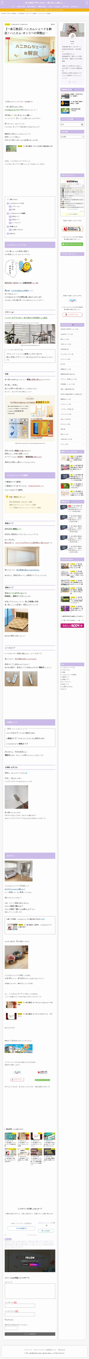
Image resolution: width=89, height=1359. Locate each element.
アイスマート (50, 1241)
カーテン (29, 1244)
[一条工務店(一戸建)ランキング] (42, 1072)
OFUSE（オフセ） (44, 1223)
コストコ (64, 444)
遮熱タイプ (14, 219)
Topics (8, 13)
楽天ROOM (65, 6)
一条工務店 (17, 1241)
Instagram (57, 6)
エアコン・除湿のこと (69, 379)
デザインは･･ (15, 206)
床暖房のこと (66, 369)
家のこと (65, 339)
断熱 (47, 1244)
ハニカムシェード (38, 1244)
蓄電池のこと (66, 399)
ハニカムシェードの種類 (16, 213)
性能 (12, 209)
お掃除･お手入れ (16, 229)
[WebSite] (69, 82)
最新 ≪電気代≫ (31, 6)
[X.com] (25, 1264)
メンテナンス (66, 414)
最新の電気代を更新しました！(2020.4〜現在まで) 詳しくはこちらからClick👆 (44, 10)
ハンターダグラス (18, 1247)
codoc (34, 1234)
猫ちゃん (64, 434)
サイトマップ (28, 1349)
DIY (63, 364)
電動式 (8, 1244)
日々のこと (65, 424)
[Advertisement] (35, 83)
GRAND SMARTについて (69, 329)
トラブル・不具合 (67, 409)
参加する (82, 211)
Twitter (50, 6)
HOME (4, 13)
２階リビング (66, 344)
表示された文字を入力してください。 (17, 1325)
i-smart (33, 1241)
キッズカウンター (67, 354)
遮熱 (52, 1244)
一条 (14, 1244)
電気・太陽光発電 (67, 389)
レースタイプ (15, 222)
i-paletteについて (67, 334)
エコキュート (66, 404)
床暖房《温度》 (42, 6)
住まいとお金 (66, 419)
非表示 (15, 199)
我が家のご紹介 (21, 6)
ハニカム (9, 1247)
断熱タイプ (14, 216)
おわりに (11, 233)
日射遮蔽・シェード (68, 384)
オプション (65, 359)
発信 (63, 429)
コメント (8, 1282)
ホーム (13, 6)
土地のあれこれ (66, 439)
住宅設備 (13, 13)
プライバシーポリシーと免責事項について (45, 1349)
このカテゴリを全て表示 (72, 209)
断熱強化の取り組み (68, 374)
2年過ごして (12, 226)
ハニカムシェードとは (15, 203)
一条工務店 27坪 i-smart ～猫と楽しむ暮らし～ (44, 3)
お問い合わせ (74, 6)
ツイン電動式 (21, 1244)
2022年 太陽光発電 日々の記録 (71, 394)
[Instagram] (34, 1264)
